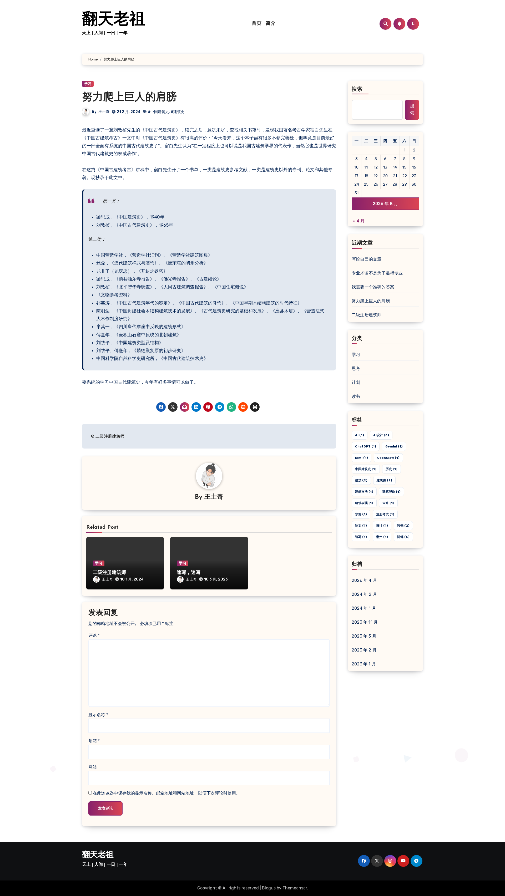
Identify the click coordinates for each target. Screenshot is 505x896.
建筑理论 (391, 491)
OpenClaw (388, 458)
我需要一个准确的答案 (373, 286)
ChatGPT (365, 446)
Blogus (269, 887)
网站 (92, 767)
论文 (361, 525)
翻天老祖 (113, 20)
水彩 (361, 514)
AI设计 (381, 435)
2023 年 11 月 (365, 622)
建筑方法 (364, 491)
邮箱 (94, 740)
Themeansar (294, 887)
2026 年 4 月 (364, 580)
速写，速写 (188, 573)
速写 (361, 537)
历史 (391, 469)
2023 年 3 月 (364, 636)
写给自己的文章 (366, 259)
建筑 (361, 480)
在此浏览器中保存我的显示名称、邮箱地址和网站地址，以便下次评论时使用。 (166, 793)
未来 (388, 503)
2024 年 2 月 (364, 594)
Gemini (394, 446)
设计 (382, 525)
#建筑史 (177, 112)
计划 (356, 382)
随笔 (403, 537)
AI (359, 435)
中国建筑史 (365, 469)
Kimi (361, 458)
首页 (256, 23)
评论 (94, 635)
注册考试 (385, 514)
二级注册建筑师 (109, 573)
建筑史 (384, 480)
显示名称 (98, 714)
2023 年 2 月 (364, 650)
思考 (356, 368)
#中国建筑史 (158, 112)
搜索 (357, 89)
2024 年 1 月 (364, 608)
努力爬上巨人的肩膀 (129, 97)
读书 (356, 396)
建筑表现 (364, 503)
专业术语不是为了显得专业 (377, 273)
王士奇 (103, 111)
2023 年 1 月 (364, 663)
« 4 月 (359, 220)
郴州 (382, 537)
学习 (88, 84)
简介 (270, 23)
